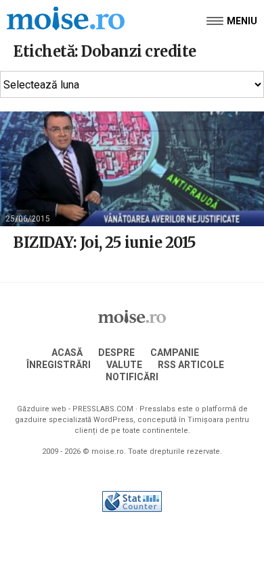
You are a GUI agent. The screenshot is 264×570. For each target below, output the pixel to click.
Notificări (132, 376)
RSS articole (191, 364)
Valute (124, 364)
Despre (116, 352)
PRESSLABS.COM (102, 409)
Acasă (67, 352)
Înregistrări (58, 364)
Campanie (174, 352)
